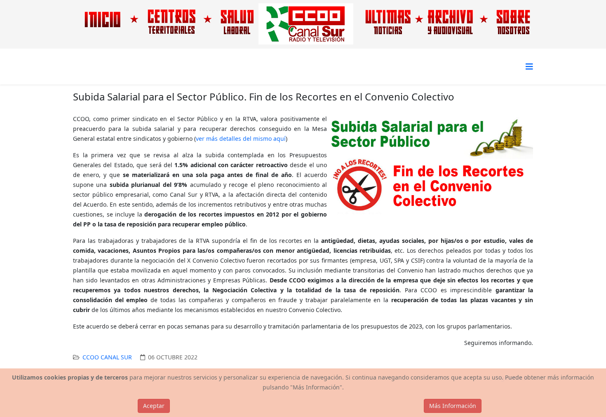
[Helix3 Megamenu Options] (529, 66)
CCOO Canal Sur (107, 357)
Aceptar (153, 406)
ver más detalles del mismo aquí (241, 138)
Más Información (452, 406)
